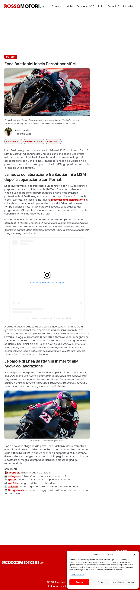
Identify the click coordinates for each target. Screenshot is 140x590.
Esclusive (128, 6)
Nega (100, 582)
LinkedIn (13, 486)
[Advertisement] (70, 31)
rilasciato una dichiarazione (68, 199)
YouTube (13, 483)
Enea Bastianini (33, 141)
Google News (16, 490)
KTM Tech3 (53, 141)
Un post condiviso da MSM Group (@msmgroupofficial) (47, 318)
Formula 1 (57, 6)
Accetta (79, 582)
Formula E (113, 6)
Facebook (13, 472)
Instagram (14, 476)
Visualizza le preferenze (123, 582)
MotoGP (10, 57)
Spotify (12, 479)
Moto (70, 6)
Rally (101, 6)
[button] (134, 554)
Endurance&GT (85, 6)
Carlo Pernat (13, 141)
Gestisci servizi (77, 575)
